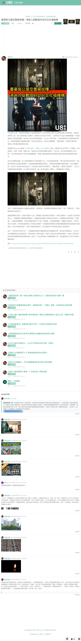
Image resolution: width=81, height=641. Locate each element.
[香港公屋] (5, 296)
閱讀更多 (77, 414)
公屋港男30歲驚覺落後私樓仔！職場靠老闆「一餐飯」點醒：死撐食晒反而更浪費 (40, 305)
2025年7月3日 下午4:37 (19, 348)
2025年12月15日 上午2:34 (19, 386)
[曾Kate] (2, 482)
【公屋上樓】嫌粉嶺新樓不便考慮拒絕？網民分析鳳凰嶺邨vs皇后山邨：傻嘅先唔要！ (41, 315)
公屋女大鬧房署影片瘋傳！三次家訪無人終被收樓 (27, 372)
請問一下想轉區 (14, 381)
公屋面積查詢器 (51, 16)
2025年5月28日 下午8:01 (19, 366)
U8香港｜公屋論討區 (44, 634)
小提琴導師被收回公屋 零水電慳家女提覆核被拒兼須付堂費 (31, 334)
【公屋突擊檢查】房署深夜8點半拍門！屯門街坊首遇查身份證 (32, 324)
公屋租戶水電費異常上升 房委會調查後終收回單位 (27, 353)
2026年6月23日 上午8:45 (19, 319)
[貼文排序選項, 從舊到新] (51, 23)
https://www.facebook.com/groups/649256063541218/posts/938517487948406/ (42, 244)
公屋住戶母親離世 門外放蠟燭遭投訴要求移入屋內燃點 (30, 362)
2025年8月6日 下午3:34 (19, 338)
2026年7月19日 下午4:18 (19, 310)
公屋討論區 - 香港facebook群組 (37, 148)
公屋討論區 (18, 3)
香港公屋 (10, 57)
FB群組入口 (28, 16)
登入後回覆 (58, 23)
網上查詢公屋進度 (39, 16)
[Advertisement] (40, 41)
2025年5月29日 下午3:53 (19, 357)
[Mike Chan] (5, 382)
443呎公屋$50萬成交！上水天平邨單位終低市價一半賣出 (31, 343)
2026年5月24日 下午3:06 (19, 329)
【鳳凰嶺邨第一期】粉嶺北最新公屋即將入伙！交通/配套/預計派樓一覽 (36, 296)
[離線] (4, 58)
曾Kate (6, 482)
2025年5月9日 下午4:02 (19, 376)
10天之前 (15, 300)
